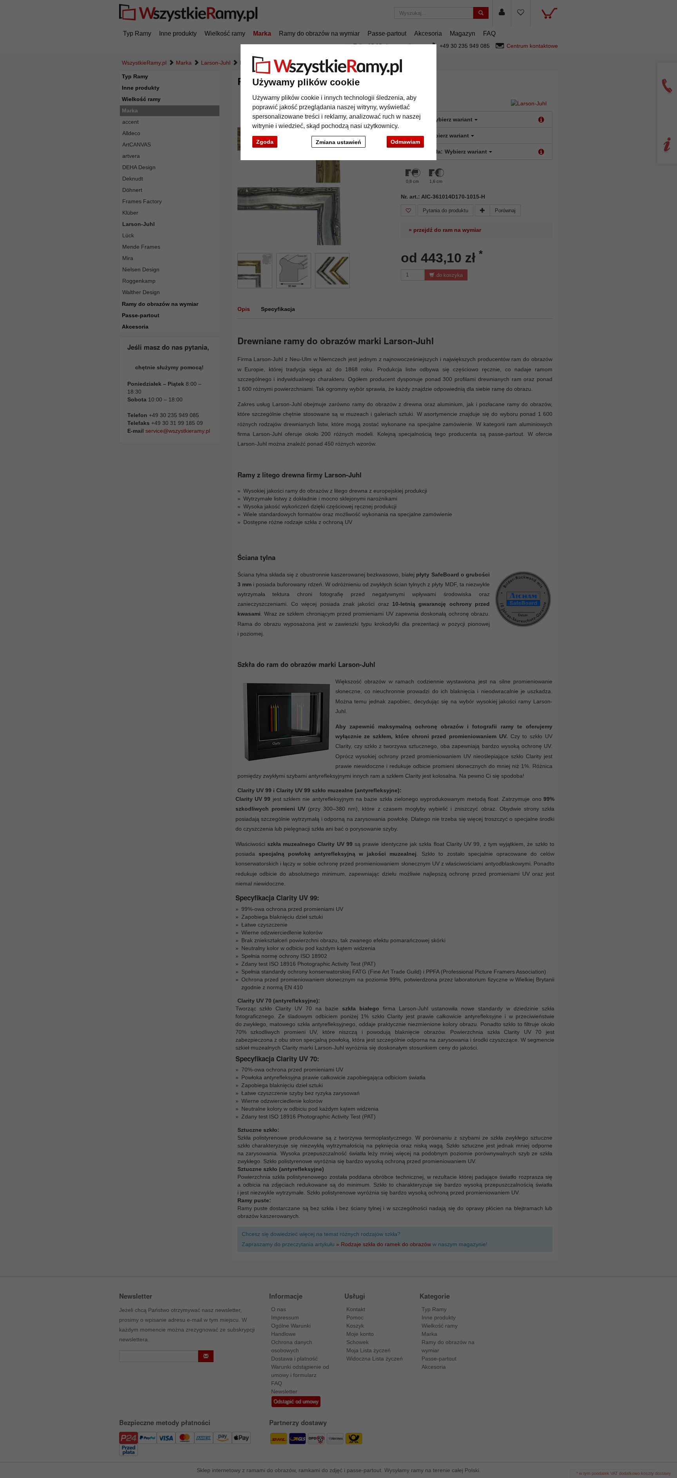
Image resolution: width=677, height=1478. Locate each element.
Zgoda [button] (264, 142)
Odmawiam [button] (405, 142)
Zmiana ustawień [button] (338, 142)
